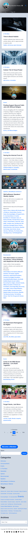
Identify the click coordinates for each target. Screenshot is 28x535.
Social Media (14, 169)
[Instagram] (7, 532)
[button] (25, 6)
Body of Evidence (23, 491)
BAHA (12, 491)
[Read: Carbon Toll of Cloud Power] (14, 57)
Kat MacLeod (10, 504)
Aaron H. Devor (7, 210)
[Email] (23, 532)
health (9, 418)
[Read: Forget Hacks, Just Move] (14, 392)
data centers (6, 80)
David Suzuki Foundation (15, 275)
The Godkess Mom (17, 510)
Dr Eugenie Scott (20, 214)
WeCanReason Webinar (7, 484)
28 (11, 432)
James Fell (17, 501)
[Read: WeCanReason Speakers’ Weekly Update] (14, 182)
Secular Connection (16, 290)
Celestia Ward (3, 493)
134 (23, 432)
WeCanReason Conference (8, 481)
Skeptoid (15, 508)
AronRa (8, 491)
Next (14, 435)
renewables (13, 80)
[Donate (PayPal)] (18, 532)
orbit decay (10, 45)
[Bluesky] (9, 532)
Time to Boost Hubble (10, 36)
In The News (4, 468)
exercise (5, 418)
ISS (9, 336)
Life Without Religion (12, 130)
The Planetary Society (8, 294)
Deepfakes (16, 167)
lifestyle (14, 418)
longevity (18, 418)
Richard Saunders (18, 504)
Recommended (5, 476)
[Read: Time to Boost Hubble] (14, 24)
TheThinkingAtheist (13, 513)
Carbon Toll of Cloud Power (12, 70)
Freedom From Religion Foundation (7, 499)
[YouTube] (14, 532)
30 (17, 432)
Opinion (3, 473)
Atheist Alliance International (10, 271)
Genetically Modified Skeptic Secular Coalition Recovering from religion (13, 281)
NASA (12, 336)
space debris (17, 336)
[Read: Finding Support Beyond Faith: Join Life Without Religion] (14, 93)
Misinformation (7, 169)
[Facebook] (4, 532)
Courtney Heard (16, 493)
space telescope (17, 45)
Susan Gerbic (13, 229)
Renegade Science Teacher (15, 225)
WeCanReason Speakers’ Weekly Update (11, 195)
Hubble (5, 45)
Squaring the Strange (22, 508)
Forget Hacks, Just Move (12, 404)
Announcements (5, 463)
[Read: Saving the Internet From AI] (14, 143)
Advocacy (3, 461)
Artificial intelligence (8, 167)
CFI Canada (9, 493)
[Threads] (16, 532)
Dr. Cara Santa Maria (13, 496)
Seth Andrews (16, 506)
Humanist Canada (11, 501)
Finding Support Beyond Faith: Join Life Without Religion (13, 106)
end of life (5, 336)
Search (2, 450)
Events (2, 466)
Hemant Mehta (4, 501)
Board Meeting (6, 379)
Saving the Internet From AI (12, 155)
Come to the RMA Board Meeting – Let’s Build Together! (11, 363)
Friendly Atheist (18, 499)
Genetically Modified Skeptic (10, 279)
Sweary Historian (4, 510)
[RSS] (21, 532)
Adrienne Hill (3, 491)
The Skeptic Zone (4, 513)
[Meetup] (11, 532)
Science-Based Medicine (6, 506)
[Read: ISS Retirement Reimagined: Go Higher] (14, 310)
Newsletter (3, 471)
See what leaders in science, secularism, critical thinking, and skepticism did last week (13, 259)
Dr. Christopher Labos (14, 217)
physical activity (7, 420)
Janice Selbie (23, 501)
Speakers (3, 478)
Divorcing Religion (4, 496)
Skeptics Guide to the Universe (7, 508)
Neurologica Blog (14, 286)
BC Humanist (16, 491)
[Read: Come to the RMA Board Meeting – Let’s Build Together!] (14, 349)
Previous (14, 429)
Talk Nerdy (10, 510)
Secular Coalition (7, 290)
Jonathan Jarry (4, 504)
